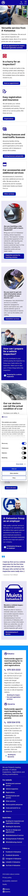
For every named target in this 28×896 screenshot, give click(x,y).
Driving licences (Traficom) (15, 839)
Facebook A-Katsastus (13, 852)
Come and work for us (13, 808)
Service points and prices (14, 804)
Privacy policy (7, 877)
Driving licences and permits (12, 797)
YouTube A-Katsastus (13, 865)
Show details (19, 464)
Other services (11, 801)
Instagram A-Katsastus (13, 858)
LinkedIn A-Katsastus (13, 862)
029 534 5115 (13, 722)
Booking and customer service (13, 784)
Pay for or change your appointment (13, 831)
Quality (4, 884)
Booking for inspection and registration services (13, 697)
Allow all (14, 468)
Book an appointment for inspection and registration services (14, 46)
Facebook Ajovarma (12, 855)
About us (9, 811)
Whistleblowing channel (14, 842)
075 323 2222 (14, 670)
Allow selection (14, 473)
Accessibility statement (9, 881)
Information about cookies (10, 874)
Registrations (10, 792)
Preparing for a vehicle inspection (14, 375)
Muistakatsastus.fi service (14, 835)
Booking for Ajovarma (12, 755)
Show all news (11, 488)
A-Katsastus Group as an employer (14, 547)
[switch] (24, 448)
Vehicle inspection (12, 789)
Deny (14, 478)
